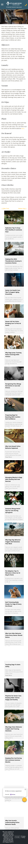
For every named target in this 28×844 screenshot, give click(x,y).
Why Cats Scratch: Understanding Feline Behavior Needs (12, 822)
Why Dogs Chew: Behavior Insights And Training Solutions (13, 729)
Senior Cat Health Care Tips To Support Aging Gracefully (12, 292)
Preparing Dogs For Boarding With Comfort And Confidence (12, 417)
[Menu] (2, 4)
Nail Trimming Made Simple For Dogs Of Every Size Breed (13, 604)
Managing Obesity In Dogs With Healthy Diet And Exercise (13, 479)
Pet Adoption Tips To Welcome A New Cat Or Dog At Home (12, 573)
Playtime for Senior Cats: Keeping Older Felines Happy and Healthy (13, 697)
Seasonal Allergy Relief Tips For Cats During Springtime (12, 510)
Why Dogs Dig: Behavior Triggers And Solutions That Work (13, 541)
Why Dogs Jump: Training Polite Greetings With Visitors (13, 354)
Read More (8, 457)
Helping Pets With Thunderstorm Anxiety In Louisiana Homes (13, 261)
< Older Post (5, 208)
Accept (17, 837)
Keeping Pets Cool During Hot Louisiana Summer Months (13, 760)
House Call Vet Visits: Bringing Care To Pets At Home (13, 323)
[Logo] (14, 3)
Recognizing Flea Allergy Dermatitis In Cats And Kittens (13, 386)
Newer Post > (22, 208)
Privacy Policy (23, 836)
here (23, 128)
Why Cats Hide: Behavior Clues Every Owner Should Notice (13, 635)
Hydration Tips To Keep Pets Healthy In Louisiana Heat (13, 230)
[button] (24, 799)
